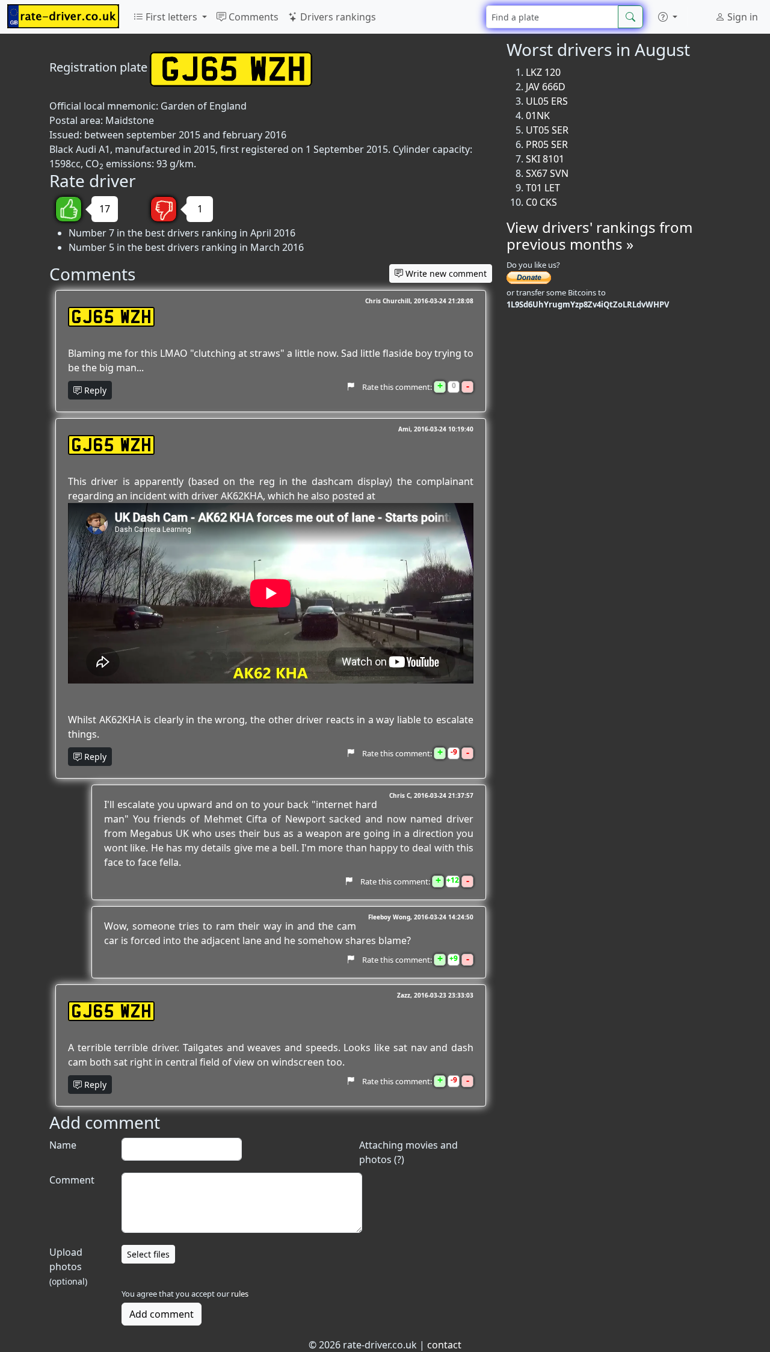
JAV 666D (545, 86)
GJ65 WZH (111, 317)
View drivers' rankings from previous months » (599, 236)
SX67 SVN (547, 173)
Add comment (161, 1314)
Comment (71, 1180)
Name (62, 1145)
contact (444, 1344)
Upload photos (68, 1266)
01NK (538, 115)
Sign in (741, 16)
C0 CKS (541, 202)
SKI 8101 (545, 158)
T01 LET (543, 187)
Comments (252, 16)
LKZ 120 (543, 72)
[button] (667, 17)
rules (239, 1293)
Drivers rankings (337, 16)
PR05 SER (547, 144)
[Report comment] (350, 386)
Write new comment (445, 273)
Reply (94, 390)
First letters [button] (171, 16)
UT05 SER (547, 130)
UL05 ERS (547, 101)
